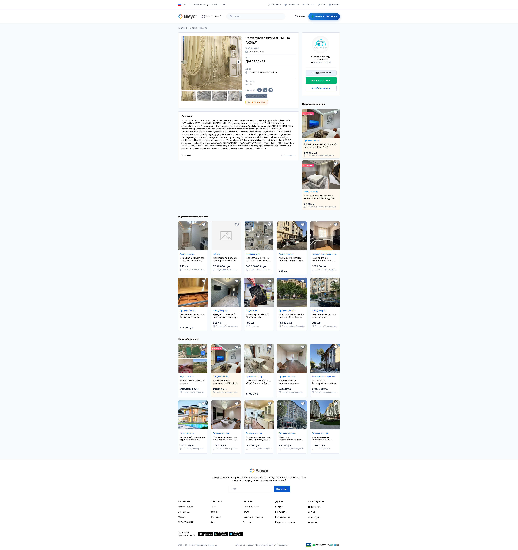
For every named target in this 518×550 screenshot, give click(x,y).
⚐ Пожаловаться (288, 155)
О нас (213, 506)
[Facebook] (270, 90)
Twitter (314, 512)
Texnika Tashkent (185, 506)
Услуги (246, 512)
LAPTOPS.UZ (184, 512)
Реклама (247, 522)
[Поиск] (231, 16)
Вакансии (214, 512)
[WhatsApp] (265, 90)
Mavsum (182, 517)
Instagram (315, 517)
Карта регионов (282, 517)
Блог (212, 522)
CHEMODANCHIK (185, 522)
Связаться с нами (251, 506)
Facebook (315, 507)
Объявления (216, 517)
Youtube (314, 522)
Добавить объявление (326, 16)
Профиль (279, 506)
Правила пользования (253, 517)
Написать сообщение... (321, 80)
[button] (239, 62)
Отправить (282, 488)
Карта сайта (281, 512)
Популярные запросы (285, 522)
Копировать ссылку (256, 96)
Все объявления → (321, 88)
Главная (182, 27)
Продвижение (258, 102)
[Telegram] (259, 90)
